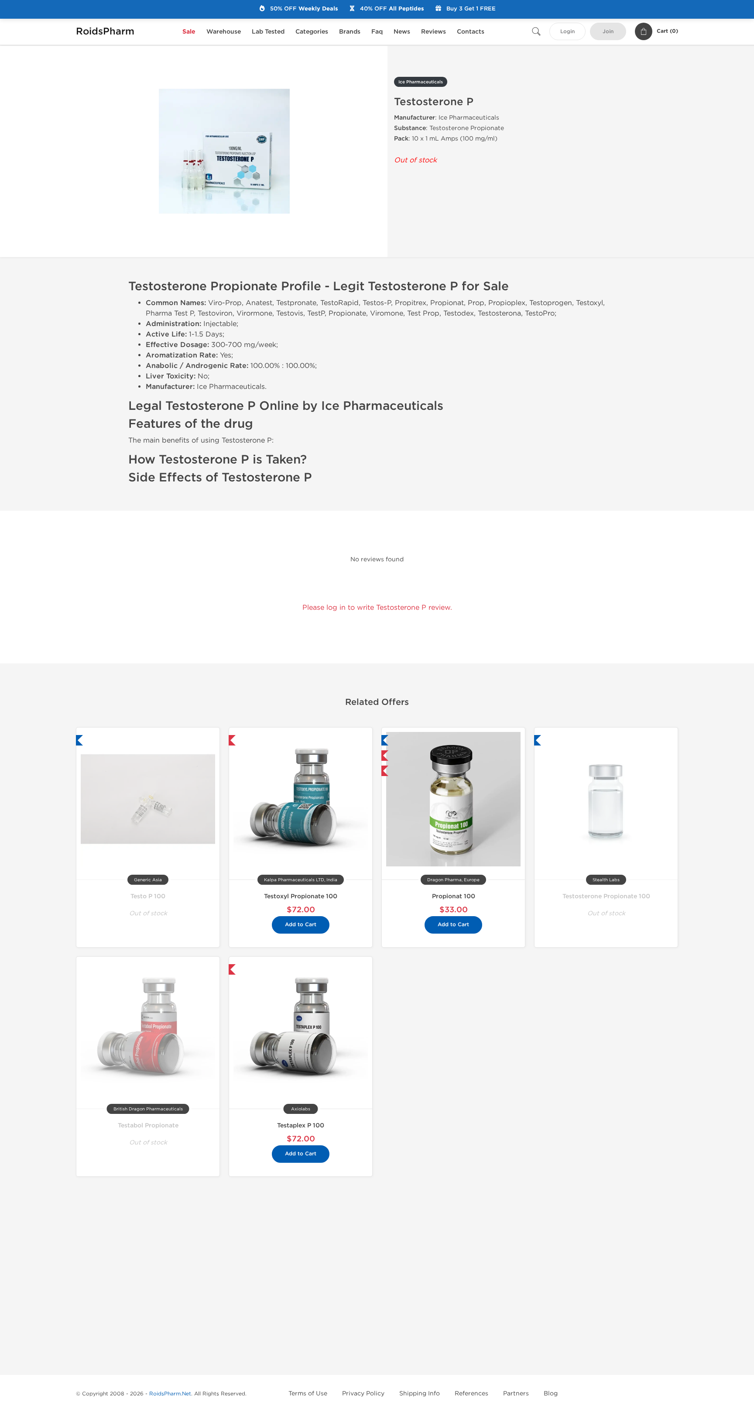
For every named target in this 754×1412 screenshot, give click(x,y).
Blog (551, 1393)
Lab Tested (268, 31)
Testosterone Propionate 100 (606, 896)
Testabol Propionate (148, 1125)
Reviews (433, 31)
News (402, 31)
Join (608, 31)
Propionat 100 (453, 896)
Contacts (470, 31)
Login (567, 31)
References (471, 1393)
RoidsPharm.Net (170, 1394)
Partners (516, 1393)
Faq (377, 31)
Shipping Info (419, 1393)
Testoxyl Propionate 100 (300, 896)
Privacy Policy (363, 1393)
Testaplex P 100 (300, 1125)
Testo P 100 (147, 896)
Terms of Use (307, 1393)
